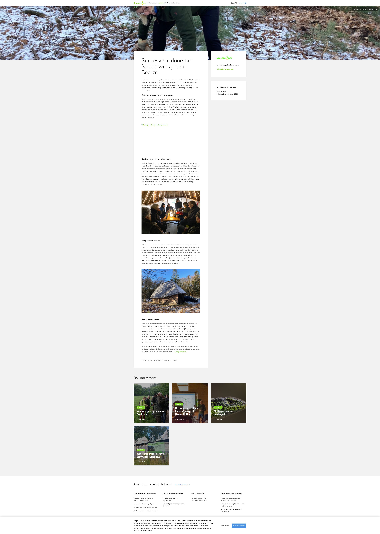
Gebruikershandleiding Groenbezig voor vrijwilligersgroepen (232, 505)
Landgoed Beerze (180, 352)
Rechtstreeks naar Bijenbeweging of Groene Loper (231, 510)
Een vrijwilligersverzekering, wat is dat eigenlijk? (174, 505)
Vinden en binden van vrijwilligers (143, 504)
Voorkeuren (225, 525)
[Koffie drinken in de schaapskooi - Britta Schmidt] (171, 212)
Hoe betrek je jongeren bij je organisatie (145, 511)
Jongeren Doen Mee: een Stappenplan (145, 507)
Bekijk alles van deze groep (225, 69)
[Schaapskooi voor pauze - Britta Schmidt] (171, 291)
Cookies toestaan (239, 526)
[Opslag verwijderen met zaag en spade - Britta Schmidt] (171, 138)
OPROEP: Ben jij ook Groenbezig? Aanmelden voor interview (230, 499)
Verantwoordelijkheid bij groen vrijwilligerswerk (172, 499)
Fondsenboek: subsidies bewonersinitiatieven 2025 (199, 499)
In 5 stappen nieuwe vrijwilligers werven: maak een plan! (143, 499)
